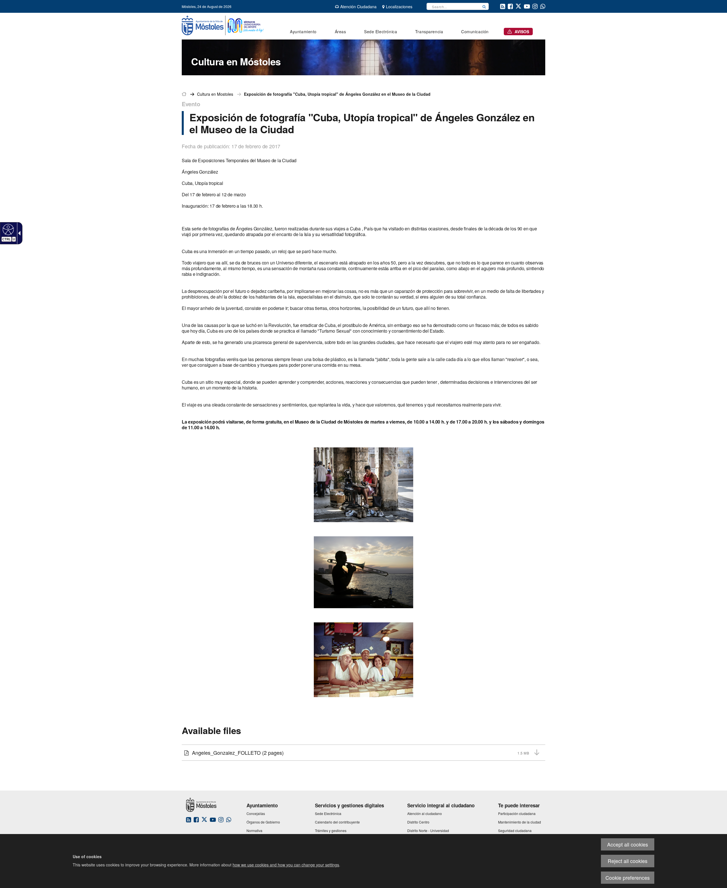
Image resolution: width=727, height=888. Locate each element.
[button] (484, 6)
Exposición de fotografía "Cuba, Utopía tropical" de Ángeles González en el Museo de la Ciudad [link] (337, 94)
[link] (7, 229)
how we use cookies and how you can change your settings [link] (286, 865)
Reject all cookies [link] (627, 860)
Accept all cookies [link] (627, 844)
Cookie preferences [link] (627, 877)
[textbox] (453, 6)
